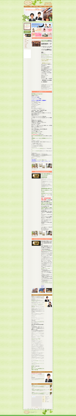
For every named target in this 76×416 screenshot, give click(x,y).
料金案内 (25, 45)
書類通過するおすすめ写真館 (33, 133)
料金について (33, 367)
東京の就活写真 (43, 54)
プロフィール (33, 150)
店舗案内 (25, 46)
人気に (51, 54)
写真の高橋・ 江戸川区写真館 (44, 250)
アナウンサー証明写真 (39, 148)
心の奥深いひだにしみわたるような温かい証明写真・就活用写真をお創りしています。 (46, 283)
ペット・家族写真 (45, 6)
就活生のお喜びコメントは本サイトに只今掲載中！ (45, 268)
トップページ (26, 6)
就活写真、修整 (33, 306)
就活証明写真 (49, 250)
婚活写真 (38, 150)
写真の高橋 (27, 32)
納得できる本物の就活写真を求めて (37, 135)
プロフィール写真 (33, 362)
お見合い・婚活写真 (35, 6)
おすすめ (47, 54)
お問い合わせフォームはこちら (27, 26)
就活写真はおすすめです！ (37, 94)
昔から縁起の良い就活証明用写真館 (40, 321)
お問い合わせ (50, 6)
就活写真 (30, 6)
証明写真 (40, 6)
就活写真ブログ (27, 35)
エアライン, (33, 148)
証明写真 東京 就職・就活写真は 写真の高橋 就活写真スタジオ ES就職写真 (47, 0)
